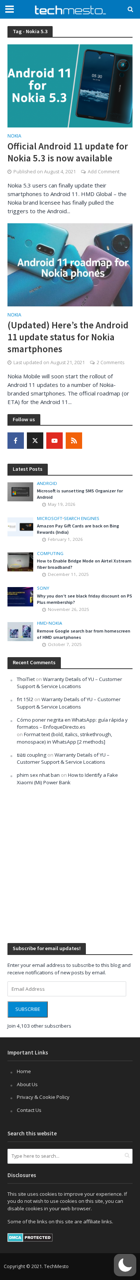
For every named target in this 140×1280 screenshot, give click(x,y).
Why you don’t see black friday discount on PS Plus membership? (84, 599)
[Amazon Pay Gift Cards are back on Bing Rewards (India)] (20, 526)
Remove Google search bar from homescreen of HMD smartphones (83, 634)
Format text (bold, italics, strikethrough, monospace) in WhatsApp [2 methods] (64, 738)
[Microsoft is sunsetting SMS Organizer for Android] (20, 491)
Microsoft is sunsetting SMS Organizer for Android (80, 494)
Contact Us (29, 1110)
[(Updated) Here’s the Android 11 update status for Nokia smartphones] (70, 264)
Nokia (14, 136)
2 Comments (110, 362)
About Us (27, 1084)
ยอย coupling (31, 754)
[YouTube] (54, 440)
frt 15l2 (25, 699)
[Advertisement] (70, 864)
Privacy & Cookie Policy (43, 1097)
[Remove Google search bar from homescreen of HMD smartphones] (20, 631)
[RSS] (74, 440)
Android (47, 483)
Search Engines (81, 518)
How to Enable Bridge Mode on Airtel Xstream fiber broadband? (84, 564)
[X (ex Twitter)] (35, 440)
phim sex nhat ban (38, 775)
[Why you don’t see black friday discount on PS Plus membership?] (20, 596)
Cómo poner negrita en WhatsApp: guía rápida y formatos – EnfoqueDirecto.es (72, 723)
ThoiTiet (26, 679)
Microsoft (49, 518)
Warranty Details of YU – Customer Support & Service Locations (69, 683)
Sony (43, 588)
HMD (42, 623)
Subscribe (27, 1009)
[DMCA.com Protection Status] (30, 1236)
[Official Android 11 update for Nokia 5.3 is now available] (70, 85)
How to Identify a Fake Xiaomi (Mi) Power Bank (67, 779)
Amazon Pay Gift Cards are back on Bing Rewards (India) (78, 529)
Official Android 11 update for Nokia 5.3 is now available (67, 152)
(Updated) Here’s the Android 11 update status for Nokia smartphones (67, 337)
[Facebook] (15, 440)
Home (24, 1071)
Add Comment (103, 171)
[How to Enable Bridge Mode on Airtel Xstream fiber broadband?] (20, 561)
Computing (50, 553)
